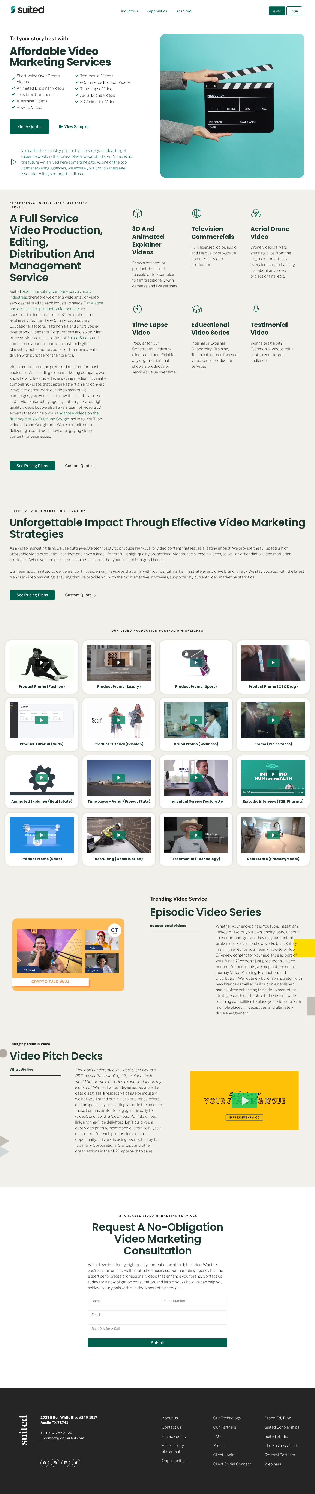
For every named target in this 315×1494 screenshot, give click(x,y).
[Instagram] (55, 1463)
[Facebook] (44, 1463)
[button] (129, 11)
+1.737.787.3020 (58, 1433)
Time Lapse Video (150, 329)
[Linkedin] (66, 1463)
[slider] (273, 792)
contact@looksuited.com (64, 1438)
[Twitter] (76, 1463)
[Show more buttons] (301, 792)
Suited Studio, (79, 338)
